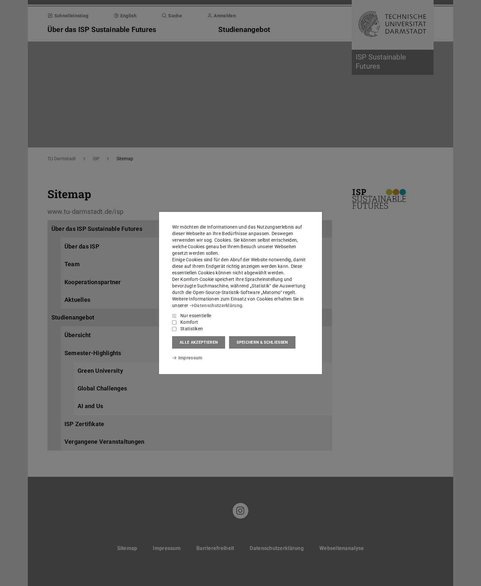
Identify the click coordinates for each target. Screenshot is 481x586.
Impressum (190, 357)
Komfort (189, 322)
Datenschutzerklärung (218, 305)
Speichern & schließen (262, 342)
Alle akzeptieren (199, 342)
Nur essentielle (195, 315)
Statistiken (191, 328)
